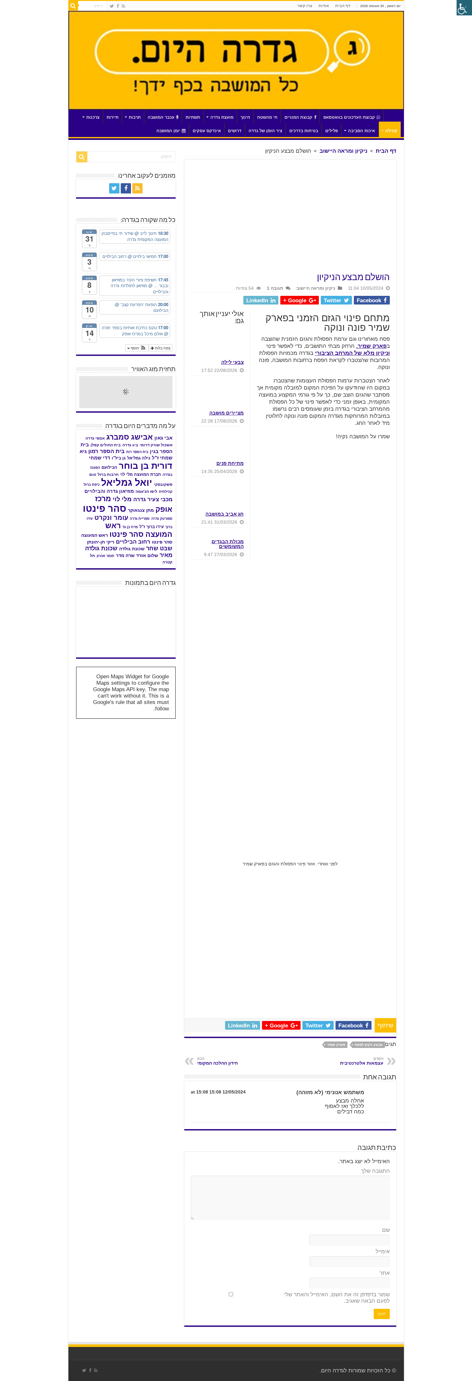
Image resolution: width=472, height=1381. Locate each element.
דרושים (234, 130)
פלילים (331, 130)
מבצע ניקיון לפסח (368, 1045)
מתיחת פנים (230, 463)
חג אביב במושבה (224, 514)
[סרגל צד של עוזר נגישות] (464, 7)
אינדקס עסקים (207, 130)
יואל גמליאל (126, 482)
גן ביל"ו (119, 458)
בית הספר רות (137, 452)
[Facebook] (118, 6)
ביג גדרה (130, 445)
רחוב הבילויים (133, 542)
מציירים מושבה (226, 413)
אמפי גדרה (95, 438)
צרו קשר (304, 6)
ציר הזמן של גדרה (265, 130)
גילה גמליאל (138, 458)
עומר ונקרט (111, 517)
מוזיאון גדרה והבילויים (109, 491)
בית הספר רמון (106, 451)
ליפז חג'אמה (146, 491)
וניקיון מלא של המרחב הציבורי (352, 353)
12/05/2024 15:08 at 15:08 (218, 1091)
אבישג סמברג (129, 437)
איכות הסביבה (361, 130)
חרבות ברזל (108, 474)
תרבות (135, 117)
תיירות (112, 117)
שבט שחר (159, 548)
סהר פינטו (104, 508)
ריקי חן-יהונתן (100, 542)
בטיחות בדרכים (303, 130)
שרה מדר (125, 555)
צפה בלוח (162, 347)
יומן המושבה (168, 130)
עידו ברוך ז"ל (151, 526)
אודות (324, 6)
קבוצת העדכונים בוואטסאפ (349, 117)
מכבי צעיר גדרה (152, 499)
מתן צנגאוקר (141, 510)
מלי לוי (122, 499)
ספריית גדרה (140, 518)
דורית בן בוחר (145, 466)
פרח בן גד (130, 527)
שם (386, 1230)
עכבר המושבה (161, 117)
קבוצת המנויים (298, 117)
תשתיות (193, 117)
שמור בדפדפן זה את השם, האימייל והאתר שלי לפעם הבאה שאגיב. (337, 1297)
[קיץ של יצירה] (95, 600)
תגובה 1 (275, 288)
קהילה (391, 130)
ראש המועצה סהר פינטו (138, 529)
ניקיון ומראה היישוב (343, 151)
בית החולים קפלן (106, 445)
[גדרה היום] (236, 60)
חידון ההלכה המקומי (217, 1061)
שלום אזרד (147, 555)
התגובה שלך (375, 1171)
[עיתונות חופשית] (95, 622)
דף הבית (342, 6)
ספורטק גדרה (161, 518)
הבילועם (109, 467)
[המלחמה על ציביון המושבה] (157, 643)
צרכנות (93, 117)
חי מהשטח (267, 117)
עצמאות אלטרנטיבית (361, 1061)
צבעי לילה (232, 362)
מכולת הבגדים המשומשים (228, 544)
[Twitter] (112, 6)
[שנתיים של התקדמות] (157, 600)
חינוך (245, 117)
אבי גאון (163, 438)
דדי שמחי (99, 457)
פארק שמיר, (371, 346)
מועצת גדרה (221, 117)
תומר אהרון (105, 556)
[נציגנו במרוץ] (157, 622)
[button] (137, 348)
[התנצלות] (125, 622)
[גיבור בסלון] (125, 600)
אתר (385, 1273)
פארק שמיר (336, 1045)
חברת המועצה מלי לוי (140, 474)
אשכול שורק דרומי (156, 445)
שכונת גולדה (131, 548)
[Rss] (123, 6)
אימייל (383, 1251)
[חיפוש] (73, 6)
